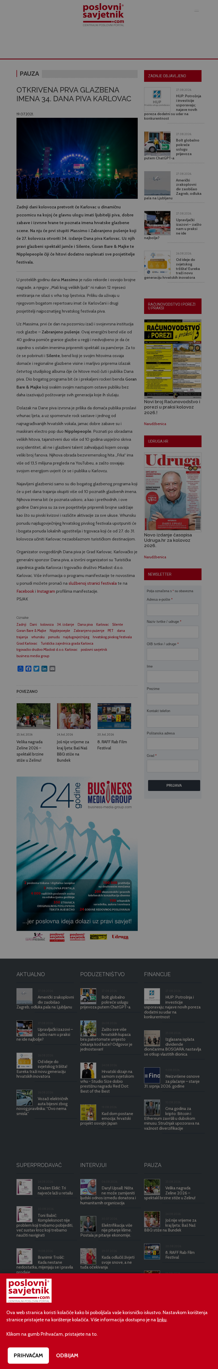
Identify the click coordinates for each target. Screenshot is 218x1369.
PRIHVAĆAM (28, 1355)
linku (161, 1320)
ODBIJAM (67, 1355)
